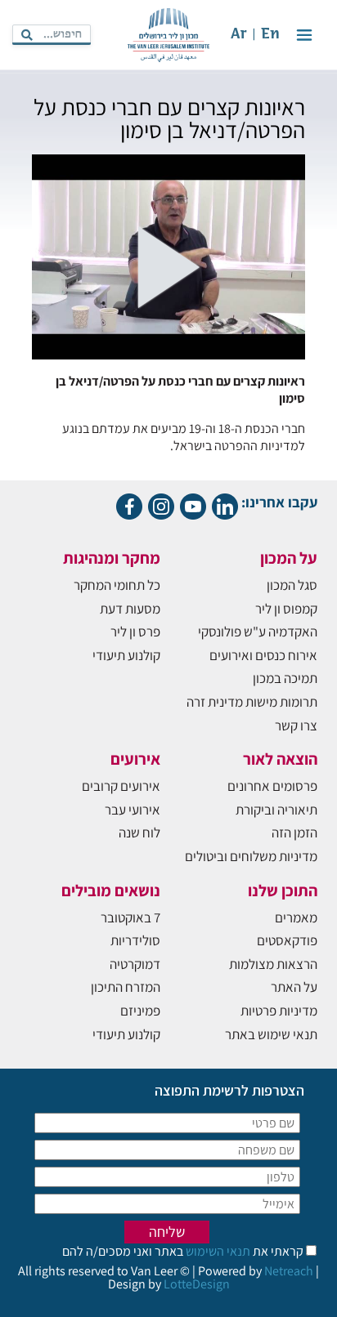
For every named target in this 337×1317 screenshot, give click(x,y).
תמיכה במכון (285, 678)
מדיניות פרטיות (278, 1011)
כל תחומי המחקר (117, 585)
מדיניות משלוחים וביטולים (251, 856)
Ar (239, 35)
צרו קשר (296, 725)
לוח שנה (139, 833)
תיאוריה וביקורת (276, 810)
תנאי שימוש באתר (271, 1034)
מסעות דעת (130, 609)
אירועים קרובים (121, 786)
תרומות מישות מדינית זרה (251, 702)
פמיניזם (140, 1011)
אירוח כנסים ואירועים (263, 655)
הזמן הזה (294, 833)
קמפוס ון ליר (286, 609)
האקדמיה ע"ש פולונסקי (257, 632)
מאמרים (296, 917)
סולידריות (135, 940)
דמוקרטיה (135, 964)
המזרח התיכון (125, 987)
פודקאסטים (287, 940)
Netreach (288, 1270)
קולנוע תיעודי (126, 655)
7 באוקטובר (130, 917)
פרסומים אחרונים (272, 786)
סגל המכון (292, 585)
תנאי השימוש (216, 1251)
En (270, 35)
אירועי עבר (132, 810)
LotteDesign (197, 1283)
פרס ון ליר (135, 632)
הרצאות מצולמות (273, 964)
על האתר (294, 987)
